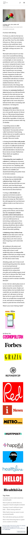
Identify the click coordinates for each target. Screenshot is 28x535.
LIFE (13, 29)
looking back (9, 68)
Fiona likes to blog (8, 27)
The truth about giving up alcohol (13, 517)
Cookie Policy (7, 529)
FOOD (10, 29)
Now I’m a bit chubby (17, 40)
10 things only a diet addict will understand (11, 25)
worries (5, 44)
